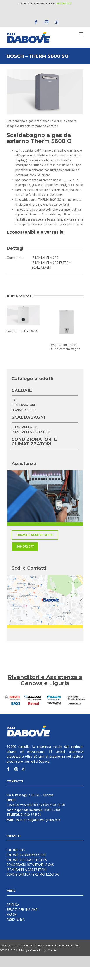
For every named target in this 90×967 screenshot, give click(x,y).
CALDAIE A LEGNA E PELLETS (27, 860)
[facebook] (8, 769)
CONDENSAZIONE (24, 405)
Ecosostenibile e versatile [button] (35, 232)
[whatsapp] (23, 769)
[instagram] (16, 769)
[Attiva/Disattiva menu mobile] (81, 34)
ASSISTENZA (16, 919)
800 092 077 (63, 3)
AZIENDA (13, 905)
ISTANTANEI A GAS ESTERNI (52, 263)
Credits (52, 950)
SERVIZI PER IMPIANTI (23, 909)
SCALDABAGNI (41, 267)
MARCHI (12, 914)
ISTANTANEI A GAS (45, 258)
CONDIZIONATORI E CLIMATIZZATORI (33, 874)
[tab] (45, 232)
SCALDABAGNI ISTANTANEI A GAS (30, 865)
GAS (14, 400)
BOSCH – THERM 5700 (22, 330)
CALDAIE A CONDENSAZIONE (26, 855)
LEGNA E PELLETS (24, 410)
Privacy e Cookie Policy (32, 950)
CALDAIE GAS (16, 850)
